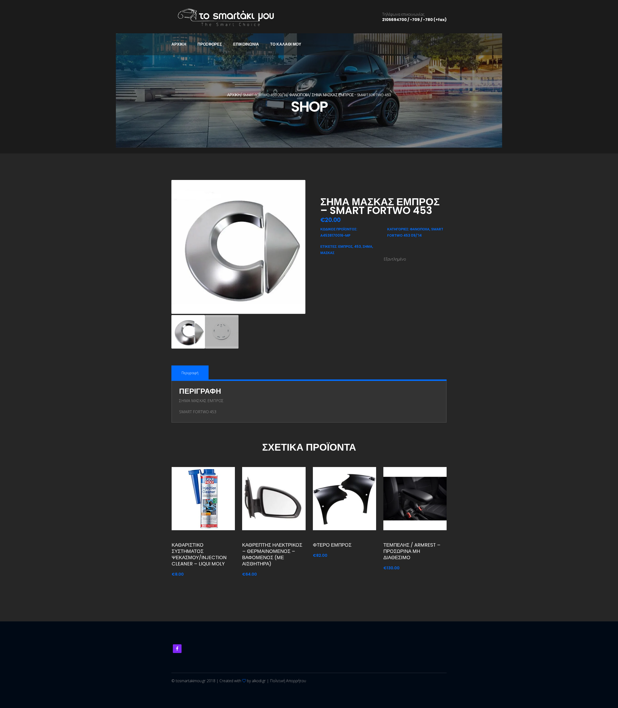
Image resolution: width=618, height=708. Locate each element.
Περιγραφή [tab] (190, 373)
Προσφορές (209, 44)
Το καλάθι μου (285, 44)
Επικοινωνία (246, 44)
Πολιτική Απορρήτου (288, 680)
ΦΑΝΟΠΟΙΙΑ (299, 95)
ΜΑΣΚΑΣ (327, 252)
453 (357, 246)
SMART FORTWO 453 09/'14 (265, 95)
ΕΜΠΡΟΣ (345, 246)
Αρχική (178, 44)
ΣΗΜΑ (367, 246)
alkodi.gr (259, 680)
